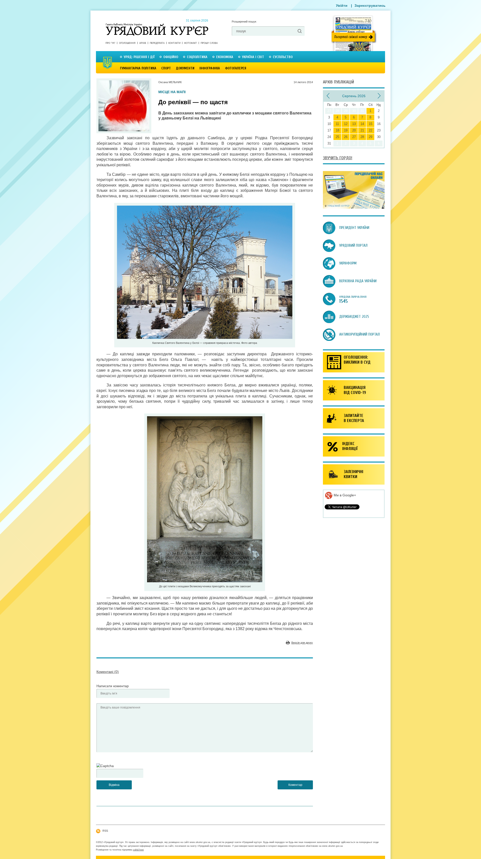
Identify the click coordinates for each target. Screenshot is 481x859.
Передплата (157, 43)
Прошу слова (209, 43)
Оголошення (127, 43)
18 (337, 130)
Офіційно (170, 57)
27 (354, 137)
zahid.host (138, 849)
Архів (142, 43)
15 (370, 124)
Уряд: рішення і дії (139, 57)
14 (362, 124)
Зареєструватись (370, 6)
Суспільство (283, 57)
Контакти (174, 43)
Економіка (224, 57)
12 (345, 124)
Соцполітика (197, 57)
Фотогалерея (235, 68)
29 (370, 137)
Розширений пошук (244, 21)
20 (354, 130)
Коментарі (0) (107, 672)
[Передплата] (354, 207)
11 (337, 124)
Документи (185, 68)
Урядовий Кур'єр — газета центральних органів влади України (157, 25)
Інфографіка (209, 68)
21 (362, 130)
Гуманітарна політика (138, 68)
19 (345, 130)
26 (345, 137)
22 (370, 130)
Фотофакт (190, 43)
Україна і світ (253, 57)
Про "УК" (110, 43)
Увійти (341, 6)
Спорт (166, 68)
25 (337, 137)
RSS (105, 830)
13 (354, 124)
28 (362, 137)
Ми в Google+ (344, 495)
